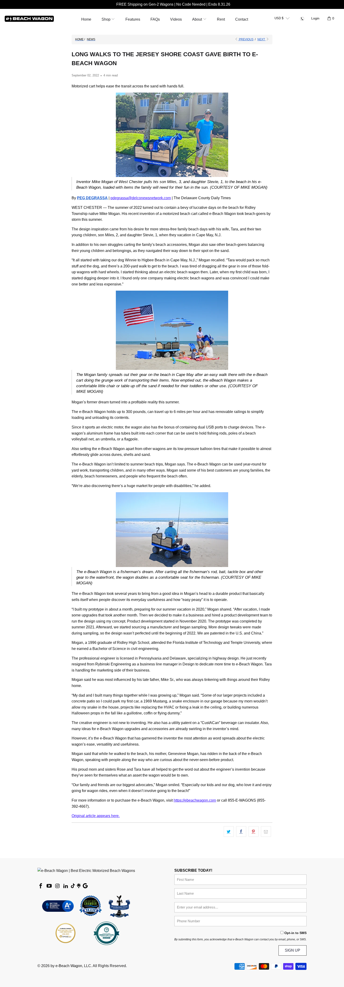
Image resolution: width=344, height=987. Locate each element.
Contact (241, 19)
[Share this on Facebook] (241, 831)
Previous (245, 39)
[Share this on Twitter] (229, 831)
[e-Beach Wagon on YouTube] (49, 886)
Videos (176, 19)
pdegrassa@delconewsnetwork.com (140, 198)
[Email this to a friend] (266, 831)
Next (261, 39)
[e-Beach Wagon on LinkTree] (79, 886)
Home (86, 19)
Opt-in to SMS (295, 933)
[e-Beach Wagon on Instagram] (57, 886)
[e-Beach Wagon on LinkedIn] (66, 886)
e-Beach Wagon (68, 966)
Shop (106, 19)
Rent (221, 19)
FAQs (155, 19)
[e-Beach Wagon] (29, 18)
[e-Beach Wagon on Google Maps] (85, 886)
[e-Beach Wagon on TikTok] (73, 886)
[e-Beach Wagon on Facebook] (40, 886)
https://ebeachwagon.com (195, 800)
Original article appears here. (96, 816)
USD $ (278, 18)
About (197, 19)
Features (132, 19)
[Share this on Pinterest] (254, 831)
